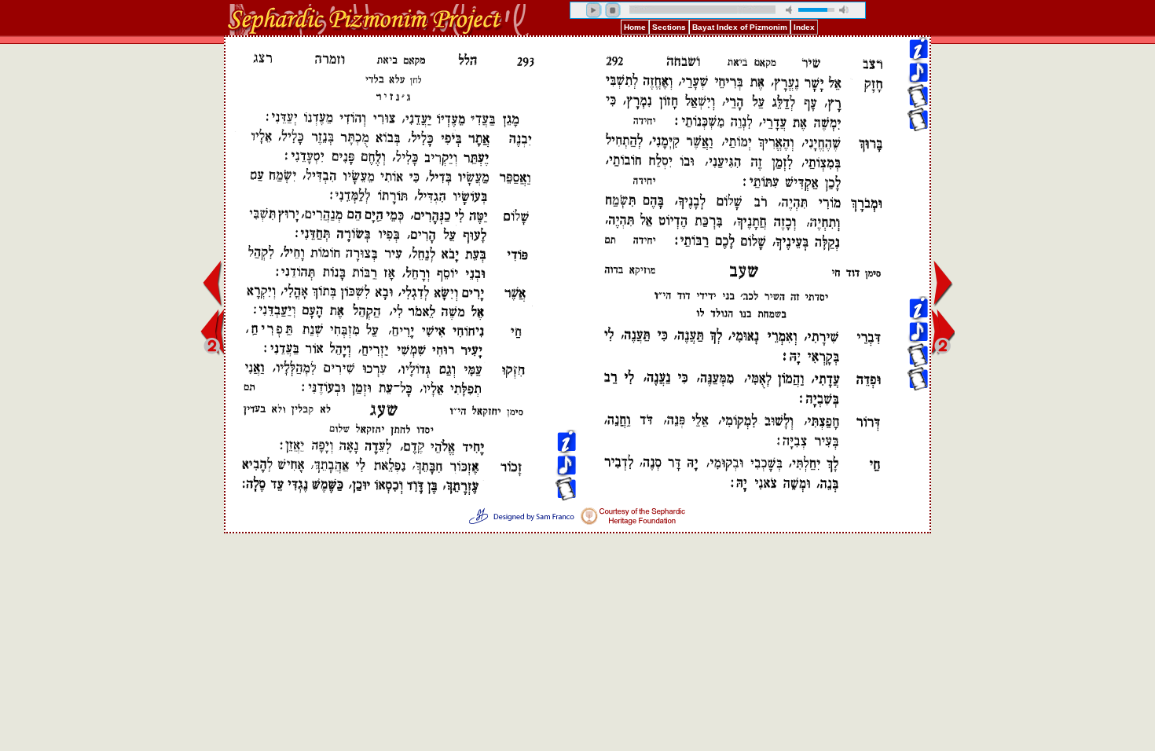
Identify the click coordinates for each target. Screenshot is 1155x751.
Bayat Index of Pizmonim (739, 27)
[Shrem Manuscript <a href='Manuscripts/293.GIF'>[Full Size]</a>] (918, 197)
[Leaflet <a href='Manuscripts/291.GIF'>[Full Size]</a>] (918, 103)
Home (635, 27)
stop (613, 10)
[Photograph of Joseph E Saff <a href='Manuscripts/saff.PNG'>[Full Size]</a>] (918, 127)
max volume (844, 9)
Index (804, 27)
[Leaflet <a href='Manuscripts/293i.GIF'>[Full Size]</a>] (566, 103)
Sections (669, 27)
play (594, 10)
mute (790, 9)
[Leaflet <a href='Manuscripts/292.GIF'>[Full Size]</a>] (918, 221)
